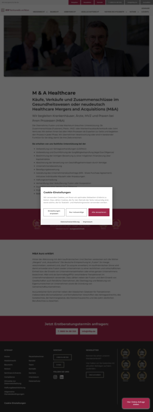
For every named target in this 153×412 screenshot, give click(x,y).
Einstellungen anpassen (54, 212)
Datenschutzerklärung (70, 222)
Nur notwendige (76, 212)
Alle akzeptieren (99, 212)
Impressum (87, 222)
